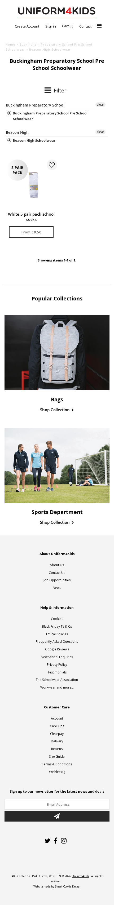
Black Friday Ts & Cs (57, 626)
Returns (57, 749)
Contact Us (57, 572)
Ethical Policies (57, 634)
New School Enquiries (57, 657)
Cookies (57, 618)
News (57, 587)
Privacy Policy (57, 664)
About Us (57, 565)
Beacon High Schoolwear (33, 140)
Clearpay (57, 733)
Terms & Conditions (57, 764)
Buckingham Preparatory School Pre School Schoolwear (49, 116)
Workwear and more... (57, 687)
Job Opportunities (57, 580)
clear (100, 104)
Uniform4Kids (80, 876)
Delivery (57, 741)
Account (57, 718)
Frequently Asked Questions (57, 641)
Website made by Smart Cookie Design (57, 886)
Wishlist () (57, 772)
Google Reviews (57, 649)
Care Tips (57, 726)
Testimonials (57, 672)
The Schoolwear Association (57, 679)
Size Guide (57, 756)
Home (10, 44)
